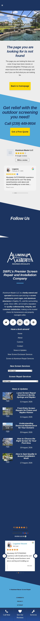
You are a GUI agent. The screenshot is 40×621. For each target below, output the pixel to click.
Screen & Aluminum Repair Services (20, 358)
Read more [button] (10, 187)
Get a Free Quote (20, 132)
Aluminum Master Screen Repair (21, 589)
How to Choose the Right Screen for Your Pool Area (26, 441)
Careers (20, 342)
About (20, 338)
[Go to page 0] (16, 572)
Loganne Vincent (20, 544)
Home (20, 333)
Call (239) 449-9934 (20, 123)
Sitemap (20, 605)
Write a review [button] (22, 160)
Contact (20, 346)
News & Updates (20, 350)
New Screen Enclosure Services (20, 354)
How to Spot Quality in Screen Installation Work (26, 456)
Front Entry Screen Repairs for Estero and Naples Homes (26, 410)
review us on (19, 536)
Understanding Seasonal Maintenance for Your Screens (26, 425)
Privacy (20, 601)
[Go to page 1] (18, 572)
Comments (20, 597)
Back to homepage (20, 86)
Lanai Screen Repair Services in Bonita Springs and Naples (26, 395)
